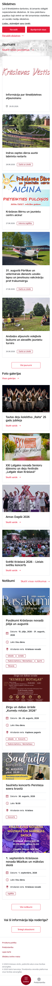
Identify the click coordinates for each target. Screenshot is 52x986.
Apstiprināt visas (38, 29)
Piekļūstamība (7, 947)
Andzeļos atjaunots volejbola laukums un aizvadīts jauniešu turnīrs (24, 340)
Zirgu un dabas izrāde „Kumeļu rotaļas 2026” (21, 708)
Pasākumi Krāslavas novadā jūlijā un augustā (24, 622)
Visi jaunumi (26, 365)
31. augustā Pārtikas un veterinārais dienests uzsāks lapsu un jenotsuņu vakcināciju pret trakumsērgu (24, 276)
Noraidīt (13, 29)
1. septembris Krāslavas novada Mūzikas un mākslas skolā (25, 861)
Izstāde (21, 656)
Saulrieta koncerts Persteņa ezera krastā (24, 786)
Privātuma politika (9, 943)
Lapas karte (6, 952)
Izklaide (11, 656)
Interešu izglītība (25, 223)
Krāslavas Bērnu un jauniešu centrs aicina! (23, 213)
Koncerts (21, 739)
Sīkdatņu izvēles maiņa (11, 956)
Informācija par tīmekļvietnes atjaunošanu (24, 96)
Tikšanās (11, 666)
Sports (39, 661)
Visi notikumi (26, 907)
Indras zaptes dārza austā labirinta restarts (22, 154)
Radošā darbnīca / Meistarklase (20, 661)
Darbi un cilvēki (25, 164)
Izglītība (11, 893)
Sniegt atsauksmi (26, 929)
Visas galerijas (9, 378)
